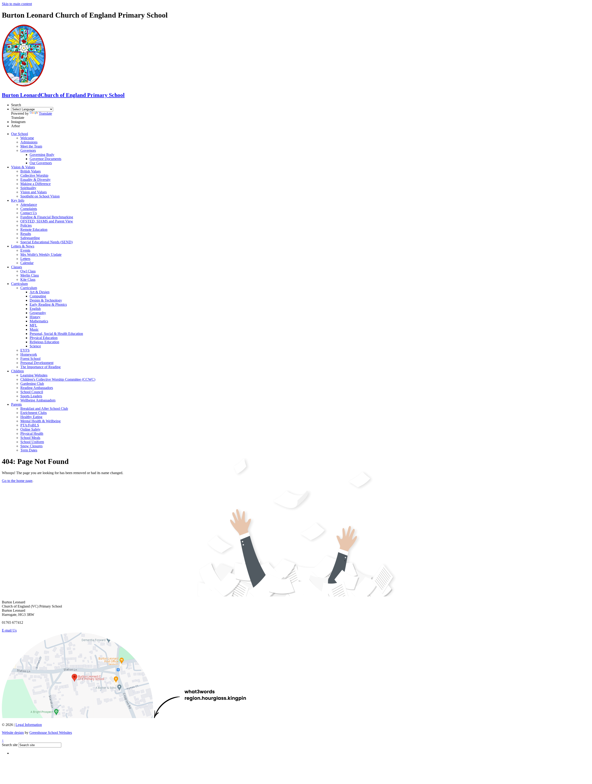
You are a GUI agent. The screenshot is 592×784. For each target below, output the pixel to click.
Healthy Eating (31, 417)
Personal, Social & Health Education (56, 334)
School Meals (30, 438)
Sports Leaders (31, 396)
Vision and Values (33, 192)
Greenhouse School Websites (50, 733)
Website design (13, 733)
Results (25, 234)
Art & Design (39, 292)
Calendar (27, 263)
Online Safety (30, 429)
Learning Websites (33, 375)
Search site (10, 745)
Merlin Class (29, 275)
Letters (25, 259)
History (35, 317)
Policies (26, 225)
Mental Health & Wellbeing (40, 421)
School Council (31, 392)
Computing (38, 296)
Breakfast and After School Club (44, 409)
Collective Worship (34, 175)
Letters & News (22, 246)
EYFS (25, 350)
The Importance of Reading (40, 367)
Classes (16, 267)
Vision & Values (23, 167)
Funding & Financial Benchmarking (46, 217)
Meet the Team (31, 146)
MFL (33, 325)
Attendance (28, 205)
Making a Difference (35, 184)
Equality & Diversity (35, 180)
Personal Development (36, 363)
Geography (38, 313)
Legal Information (28, 725)
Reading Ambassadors (36, 388)
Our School (19, 134)
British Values (30, 171)
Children (17, 371)
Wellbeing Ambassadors (38, 400)
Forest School (30, 359)
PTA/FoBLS (29, 425)
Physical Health (31, 433)
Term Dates (28, 450)
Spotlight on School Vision (40, 196)
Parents (16, 404)
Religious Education (44, 342)
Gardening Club (32, 384)
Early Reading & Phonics (48, 304)
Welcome (27, 138)
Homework (28, 354)
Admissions (28, 142)
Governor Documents (45, 159)
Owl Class (28, 271)
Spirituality (28, 188)
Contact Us (28, 213)
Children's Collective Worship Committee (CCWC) (57, 379)
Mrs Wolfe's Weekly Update (41, 254)
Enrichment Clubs (33, 413)
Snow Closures (31, 446)
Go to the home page (17, 481)
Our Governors (41, 163)
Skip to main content (17, 4)
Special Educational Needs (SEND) (46, 242)
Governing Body (42, 155)
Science (35, 346)
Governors (28, 150)
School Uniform (32, 442)
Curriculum (19, 284)
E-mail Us (9, 630)
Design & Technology (46, 300)
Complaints (28, 209)
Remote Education (33, 229)
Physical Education (44, 338)
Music (34, 329)
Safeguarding (30, 238)
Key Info (17, 200)
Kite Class (27, 279)
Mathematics (39, 321)
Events (25, 250)
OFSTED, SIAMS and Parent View (46, 221)
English (35, 309)
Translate (45, 113)
